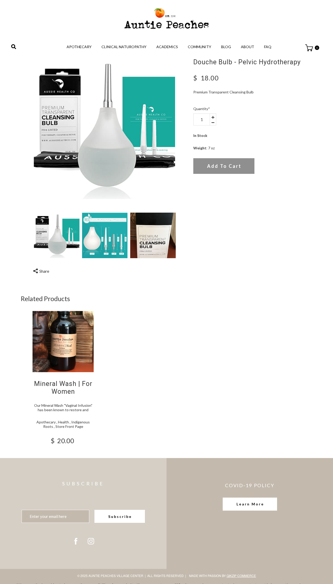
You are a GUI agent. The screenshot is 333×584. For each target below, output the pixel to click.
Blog (226, 47)
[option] (104, 129)
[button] (250, 504)
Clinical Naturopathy (123, 47)
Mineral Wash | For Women (63, 387)
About (247, 47)
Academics (167, 47)
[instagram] (90, 541)
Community (199, 47)
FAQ (267, 47)
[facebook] (75, 541)
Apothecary (79, 47)
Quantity (201, 108)
